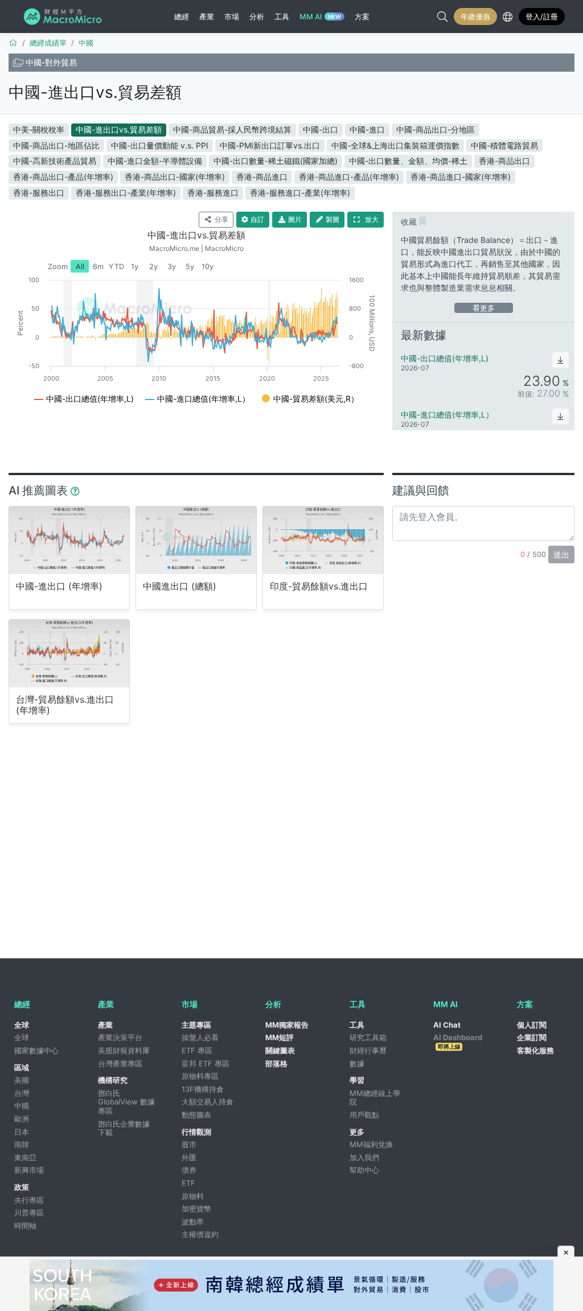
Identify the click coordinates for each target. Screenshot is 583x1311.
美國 (21, 1080)
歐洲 (21, 1118)
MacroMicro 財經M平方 (65, 16)
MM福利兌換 (371, 1144)
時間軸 (25, 1225)
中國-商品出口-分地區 (435, 129)
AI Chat (447, 1024)
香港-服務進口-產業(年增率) (300, 192)
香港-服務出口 (38, 192)
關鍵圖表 (280, 1050)
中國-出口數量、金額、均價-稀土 (408, 161)
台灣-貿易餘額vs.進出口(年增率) (65, 705)
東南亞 (25, 1157)
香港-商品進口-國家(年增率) (460, 177)
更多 (357, 1131)
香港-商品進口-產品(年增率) (349, 177)
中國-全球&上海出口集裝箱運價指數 (395, 145)
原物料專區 (200, 1076)
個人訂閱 (532, 1024)
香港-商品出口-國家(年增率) (175, 177)
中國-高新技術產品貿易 (54, 161)
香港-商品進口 (262, 177)
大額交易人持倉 (207, 1101)
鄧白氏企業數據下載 (124, 1128)
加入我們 (364, 1157)
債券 (189, 1169)
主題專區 (196, 1024)
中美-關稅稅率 (38, 129)
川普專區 (29, 1212)
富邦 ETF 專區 (205, 1063)
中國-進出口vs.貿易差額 (95, 92)
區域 (21, 1067)
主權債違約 (200, 1234)
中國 (21, 1105)
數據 (357, 1063)
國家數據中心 (36, 1050)
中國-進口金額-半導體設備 (155, 161)
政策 (21, 1187)
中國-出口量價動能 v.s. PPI (159, 145)
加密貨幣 (196, 1208)
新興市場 (29, 1169)
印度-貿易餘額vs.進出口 (319, 586)
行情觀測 (196, 1131)
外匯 (189, 1157)
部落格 (276, 1063)
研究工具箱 (368, 1037)
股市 (189, 1144)
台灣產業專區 (120, 1063)
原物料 (193, 1196)
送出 (561, 554)
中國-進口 (367, 129)
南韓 (21, 1144)
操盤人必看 (200, 1037)
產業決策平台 (120, 1037)
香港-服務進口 (213, 192)
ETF (188, 1183)
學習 (357, 1080)
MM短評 (279, 1037)
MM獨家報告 (287, 1024)
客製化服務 (535, 1050)
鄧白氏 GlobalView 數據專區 (126, 1102)
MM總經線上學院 (375, 1098)
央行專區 (29, 1200)
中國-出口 (320, 129)
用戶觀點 (364, 1114)
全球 (21, 1024)
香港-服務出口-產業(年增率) (126, 192)
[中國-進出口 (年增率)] (69, 540)
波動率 (193, 1221)
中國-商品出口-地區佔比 (56, 145)
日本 (21, 1131)
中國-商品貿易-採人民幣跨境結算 (232, 129)
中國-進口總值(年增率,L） (447, 414)
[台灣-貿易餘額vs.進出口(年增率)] (69, 653)
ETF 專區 (197, 1050)
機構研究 (113, 1080)
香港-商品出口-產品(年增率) (63, 177)
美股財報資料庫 (124, 1050)
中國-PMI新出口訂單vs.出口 (270, 145)
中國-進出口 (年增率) (59, 586)
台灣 (21, 1093)
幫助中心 (364, 1169)
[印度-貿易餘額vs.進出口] (323, 540)
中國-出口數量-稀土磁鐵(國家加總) (276, 161)
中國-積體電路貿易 (504, 145)
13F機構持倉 (203, 1089)
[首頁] (13, 42)
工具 (357, 1024)
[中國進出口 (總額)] (196, 540)
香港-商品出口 (504, 161)
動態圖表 (196, 1114)
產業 (105, 1024)
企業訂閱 (532, 1037)
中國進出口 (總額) (179, 586)
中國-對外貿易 (51, 62)
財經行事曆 (368, 1050)
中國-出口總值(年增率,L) (444, 358)
